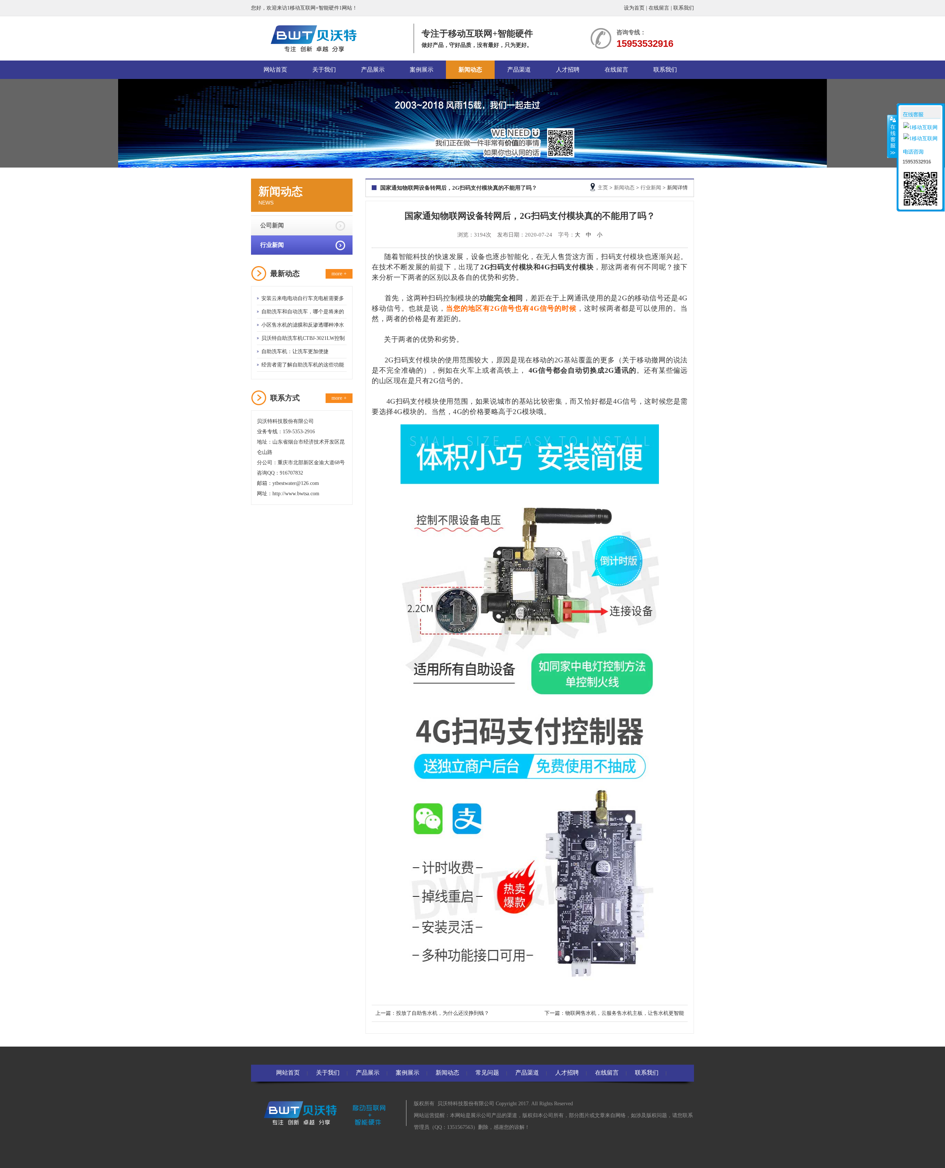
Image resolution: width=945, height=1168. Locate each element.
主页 (603, 187)
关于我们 (324, 69)
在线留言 (659, 8)
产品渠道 (519, 69)
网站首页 (275, 69)
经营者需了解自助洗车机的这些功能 (302, 365)
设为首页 (634, 8)
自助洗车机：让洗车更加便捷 (295, 351)
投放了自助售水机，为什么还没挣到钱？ (442, 1013)
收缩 (892, 136)
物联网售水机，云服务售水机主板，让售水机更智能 (624, 1013)
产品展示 (373, 69)
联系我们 (683, 8)
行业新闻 (272, 245)
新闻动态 (470, 69)
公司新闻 (272, 225)
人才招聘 (568, 69)
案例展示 (421, 69)
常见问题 (487, 1072)
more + (339, 273)
